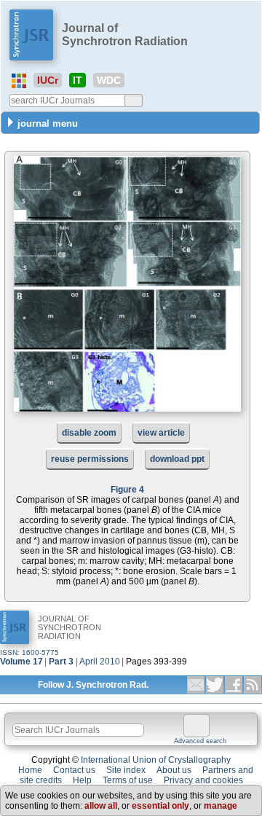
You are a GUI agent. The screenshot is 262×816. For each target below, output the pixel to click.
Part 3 (61, 661)
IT (77, 80)
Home (30, 770)
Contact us (74, 770)
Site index (126, 770)
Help (82, 780)
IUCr (47, 80)
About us (173, 770)
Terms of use (128, 780)
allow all (100, 806)
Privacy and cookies (203, 780)
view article (161, 433)
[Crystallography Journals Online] (19, 81)
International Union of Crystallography (156, 760)
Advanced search (200, 741)
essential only (160, 806)
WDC (109, 80)
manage (220, 806)
